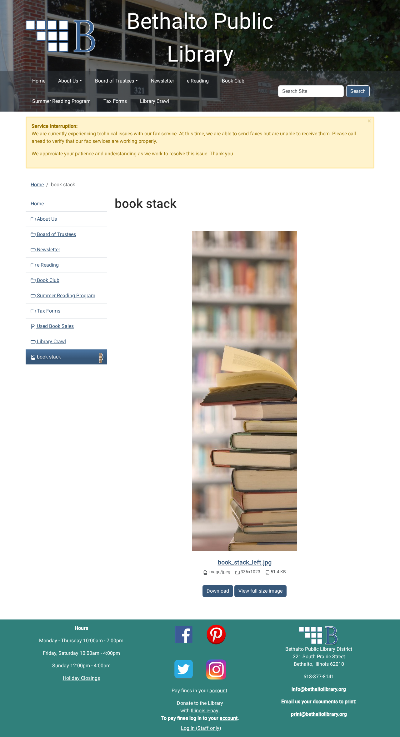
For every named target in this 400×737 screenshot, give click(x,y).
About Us (68, 81)
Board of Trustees (114, 81)
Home (38, 81)
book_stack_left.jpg (245, 562)
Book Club (233, 81)
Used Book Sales (55, 326)
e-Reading (198, 81)
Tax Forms (115, 101)
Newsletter (162, 81)
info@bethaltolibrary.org (319, 689)
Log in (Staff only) (201, 728)
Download (218, 591)
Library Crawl (154, 101)
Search (358, 91)
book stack (49, 357)
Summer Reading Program (61, 101)
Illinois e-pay (204, 711)
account (218, 691)
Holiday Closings (81, 678)
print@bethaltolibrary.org (319, 714)
